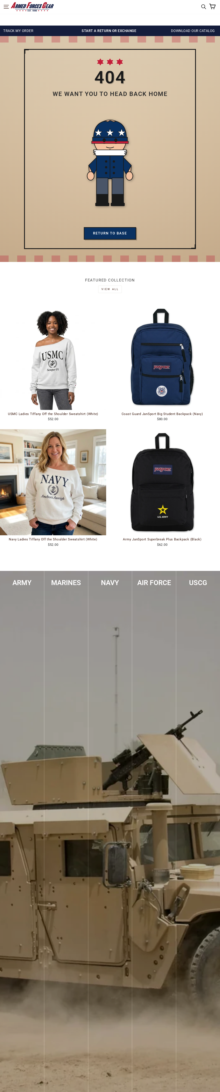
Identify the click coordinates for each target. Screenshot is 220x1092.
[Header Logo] (32, 7)
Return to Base (110, 233)
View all (110, 289)
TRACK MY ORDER (18, 31)
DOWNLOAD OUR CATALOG (193, 31)
